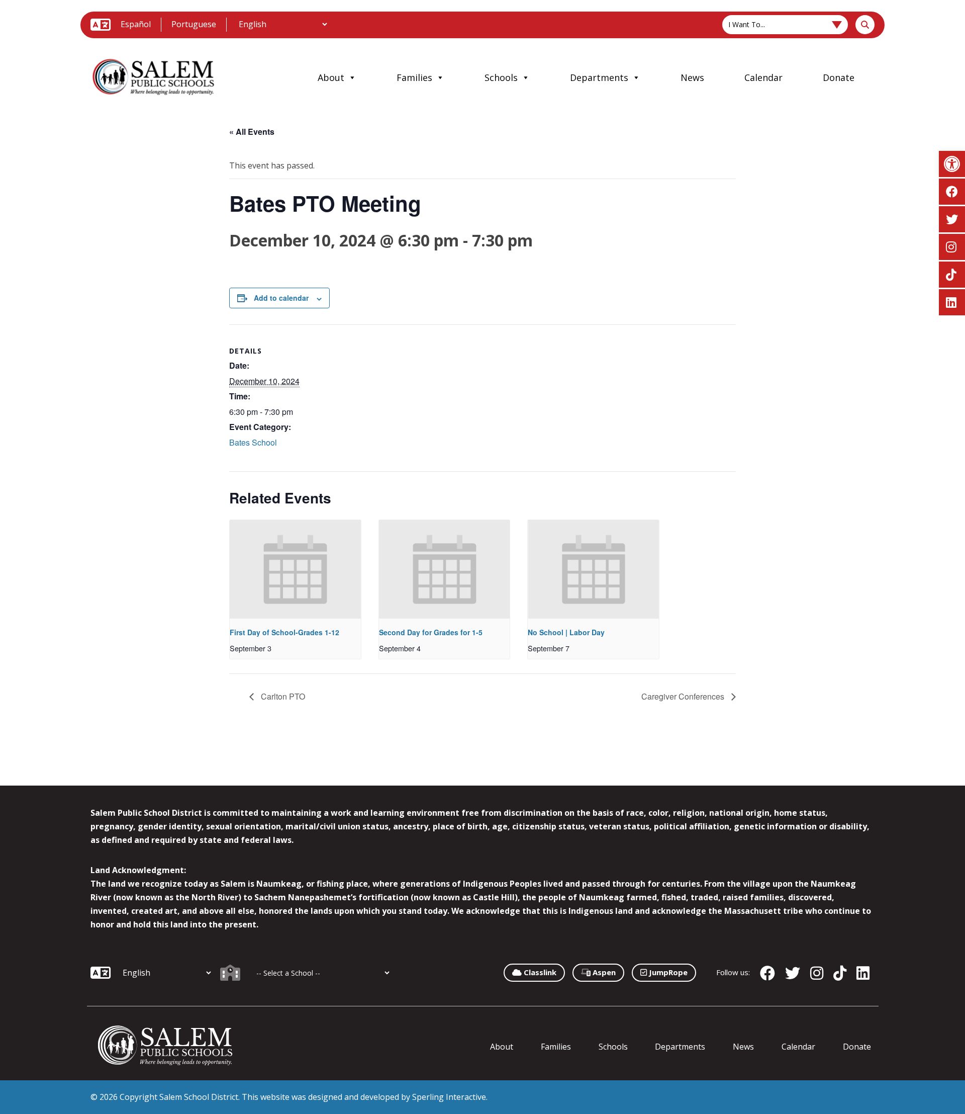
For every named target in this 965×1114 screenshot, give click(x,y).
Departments (599, 77)
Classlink (539, 972)
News (692, 77)
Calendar (763, 77)
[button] (952, 164)
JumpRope (667, 972)
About (331, 77)
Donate (838, 77)
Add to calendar (281, 298)
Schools (501, 77)
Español (136, 24)
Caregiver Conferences (683, 696)
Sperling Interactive (449, 1096)
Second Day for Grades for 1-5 (430, 632)
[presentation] (295, 569)
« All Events (251, 131)
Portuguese (193, 24)
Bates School (253, 442)
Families (414, 77)
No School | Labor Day (566, 632)
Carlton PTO (282, 696)
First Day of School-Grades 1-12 (284, 632)
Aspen (603, 972)
